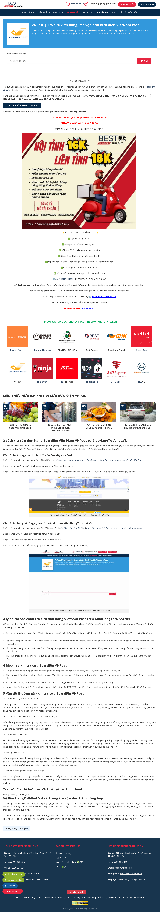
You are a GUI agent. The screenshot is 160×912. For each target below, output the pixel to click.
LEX (140, 382)
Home (23, 12)
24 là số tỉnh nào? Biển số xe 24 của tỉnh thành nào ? (138, 426)
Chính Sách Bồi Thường (55, 897)
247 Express (116, 382)
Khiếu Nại (90, 897)
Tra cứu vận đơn (14, 880)
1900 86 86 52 (77, 3)
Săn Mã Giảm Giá (137, 897)
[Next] (156, 420)
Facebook (10, 885)
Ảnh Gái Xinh (61, 853)
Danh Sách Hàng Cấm (76, 897)
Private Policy (114, 897)
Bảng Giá (43, 12)
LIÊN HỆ (123, 12)
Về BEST (18, 897)
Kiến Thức (132, 12)
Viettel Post (142, 350)
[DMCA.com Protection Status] (80, 903)
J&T (63, 382)
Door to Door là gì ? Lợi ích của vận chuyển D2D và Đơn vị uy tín (59, 428)
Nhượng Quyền (56, 12)
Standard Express (42, 350)
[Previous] (2, 420)
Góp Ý (115, 12)
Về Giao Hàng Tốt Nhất (33, 897)
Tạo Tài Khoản (72, 12)
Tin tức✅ (60, 866)
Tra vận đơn (102, 12)
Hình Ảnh (59, 858)
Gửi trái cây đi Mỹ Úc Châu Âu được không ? (20, 426)
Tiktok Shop (92, 382)
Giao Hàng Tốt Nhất (73, 528)
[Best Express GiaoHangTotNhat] (14, 4)
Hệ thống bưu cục (14, 874)
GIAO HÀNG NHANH (64, 279)
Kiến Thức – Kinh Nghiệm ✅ (67, 862)
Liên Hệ (125, 897)
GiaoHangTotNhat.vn (88, 908)
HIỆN (27, 828)
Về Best (31, 12)
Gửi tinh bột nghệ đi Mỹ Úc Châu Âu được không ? (99, 426)
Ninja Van (42, 382)
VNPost (64, 30)
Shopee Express (17, 350)
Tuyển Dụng (101, 897)
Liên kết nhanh (76, 892)
